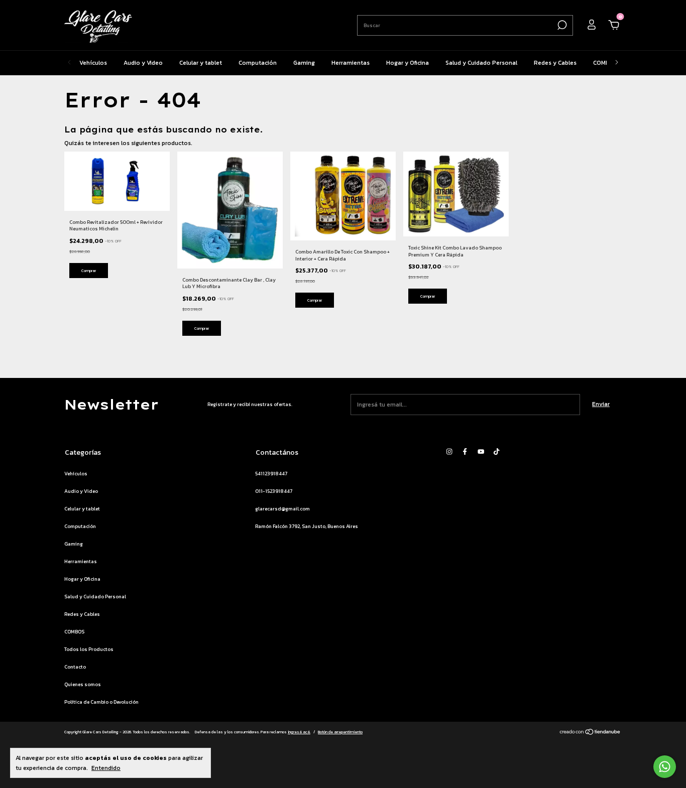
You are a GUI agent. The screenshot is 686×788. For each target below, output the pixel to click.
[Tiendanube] (590, 733)
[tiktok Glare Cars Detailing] (496, 452)
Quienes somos (82, 684)
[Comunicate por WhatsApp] (664, 766)
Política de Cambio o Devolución (101, 702)
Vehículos (93, 62)
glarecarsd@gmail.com (282, 508)
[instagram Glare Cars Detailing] (449, 452)
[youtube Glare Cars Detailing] (481, 452)
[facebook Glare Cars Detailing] (465, 452)
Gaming (304, 62)
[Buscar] (561, 25)
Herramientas (350, 62)
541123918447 (271, 473)
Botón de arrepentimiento (340, 732)
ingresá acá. (299, 732)
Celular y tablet (200, 62)
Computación (258, 62)
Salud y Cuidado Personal (481, 62)
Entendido (106, 767)
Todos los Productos (88, 649)
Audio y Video (143, 62)
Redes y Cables (555, 62)
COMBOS (605, 62)
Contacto (75, 667)
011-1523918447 (273, 491)
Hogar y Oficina (407, 62)
